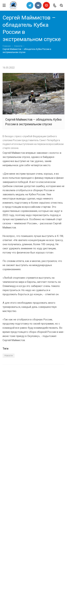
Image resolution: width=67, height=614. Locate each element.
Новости (18, 46)
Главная (7, 46)
